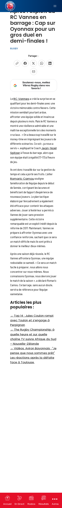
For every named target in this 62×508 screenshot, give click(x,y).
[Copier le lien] (17, 63)
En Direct (19, 503)
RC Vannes (21, 99)
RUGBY (14, 48)
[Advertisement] (31, 399)
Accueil (7, 503)
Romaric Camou (22, 179)
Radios (31, 503)
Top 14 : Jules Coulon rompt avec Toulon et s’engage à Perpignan (32, 320)
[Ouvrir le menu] (55, 6)
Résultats (44, 503)
